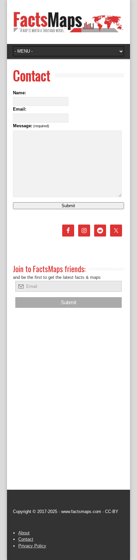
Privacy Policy (32, 545)
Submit (68, 205)
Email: (19, 109)
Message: (31, 125)
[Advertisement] (68, 409)
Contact (25, 539)
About (24, 532)
